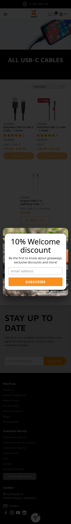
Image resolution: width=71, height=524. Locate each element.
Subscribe (35, 282)
